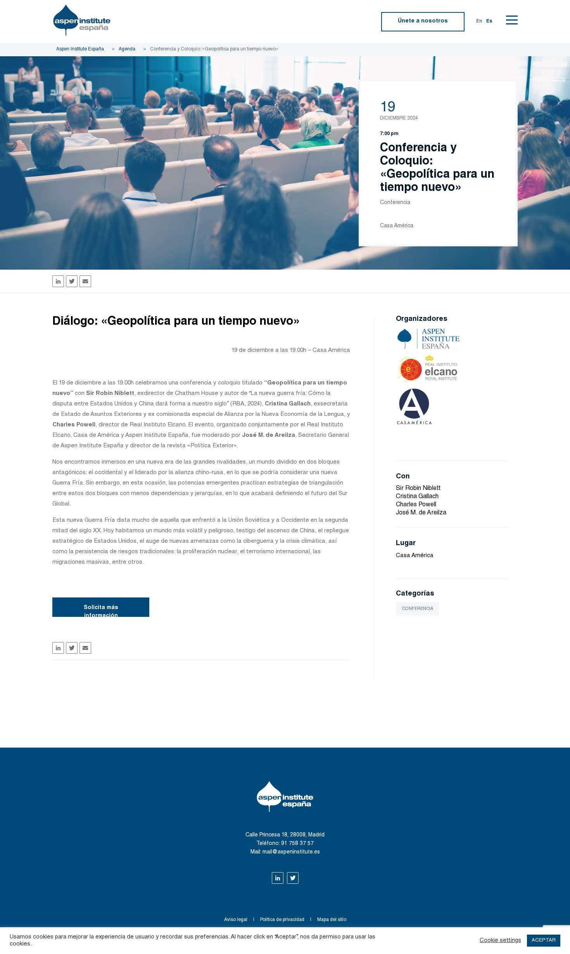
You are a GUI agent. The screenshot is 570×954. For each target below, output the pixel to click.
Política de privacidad (282, 920)
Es (489, 21)
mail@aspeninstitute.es (291, 852)
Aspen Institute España (80, 49)
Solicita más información (101, 611)
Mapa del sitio (331, 920)
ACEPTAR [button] (544, 940)
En (479, 21)
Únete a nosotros (423, 21)
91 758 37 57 (297, 844)
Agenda (127, 49)
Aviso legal (235, 920)
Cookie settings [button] (500, 941)
